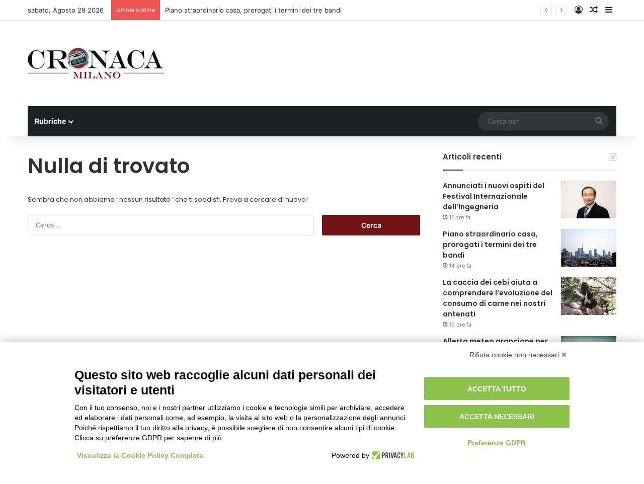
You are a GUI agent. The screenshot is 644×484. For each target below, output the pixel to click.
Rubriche (50, 121)
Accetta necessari (496, 417)
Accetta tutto (496, 389)
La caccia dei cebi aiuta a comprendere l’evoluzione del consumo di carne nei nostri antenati (497, 298)
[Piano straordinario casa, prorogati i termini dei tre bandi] (588, 248)
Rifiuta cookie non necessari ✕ (518, 355)
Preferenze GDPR (496, 443)
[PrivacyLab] (391, 455)
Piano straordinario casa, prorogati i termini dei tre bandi (253, 10)
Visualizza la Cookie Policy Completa (140, 455)
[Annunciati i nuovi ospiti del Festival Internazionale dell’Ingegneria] (588, 199)
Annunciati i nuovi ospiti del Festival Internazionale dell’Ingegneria (493, 196)
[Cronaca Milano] (96, 63)
